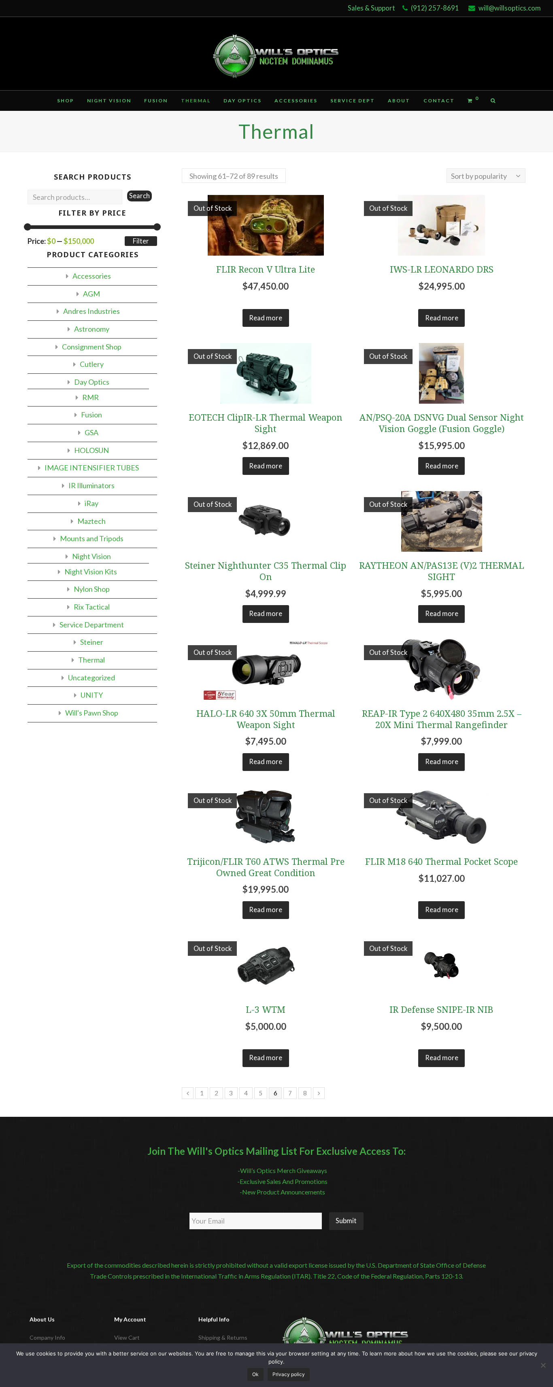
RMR (90, 397)
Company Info (47, 1337)
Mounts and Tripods (91, 538)
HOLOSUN (91, 450)
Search (139, 196)
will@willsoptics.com (510, 8)
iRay (91, 503)
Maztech (91, 521)
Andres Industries (91, 311)
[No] (543, 1365)
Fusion (91, 414)
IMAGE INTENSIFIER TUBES (92, 467)
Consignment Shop (91, 346)
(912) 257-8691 (435, 8)
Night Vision (91, 556)
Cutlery (92, 364)
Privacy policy (288, 1374)
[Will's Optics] (276, 53)
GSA (91, 432)
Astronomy (91, 328)
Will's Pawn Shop (91, 712)
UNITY (92, 694)
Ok (255, 1374)
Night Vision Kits (90, 571)
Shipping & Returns (222, 1337)
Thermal (91, 659)
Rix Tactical (92, 606)
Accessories (91, 275)
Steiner (91, 641)
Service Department (92, 624)
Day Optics (91, 381)
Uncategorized (91, 677)
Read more (265, 318)
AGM (91, 293)
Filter (141, 241)
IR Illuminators (91, 485)
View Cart (127, 1337)
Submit (346, 1221)
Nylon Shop (92, 588)
